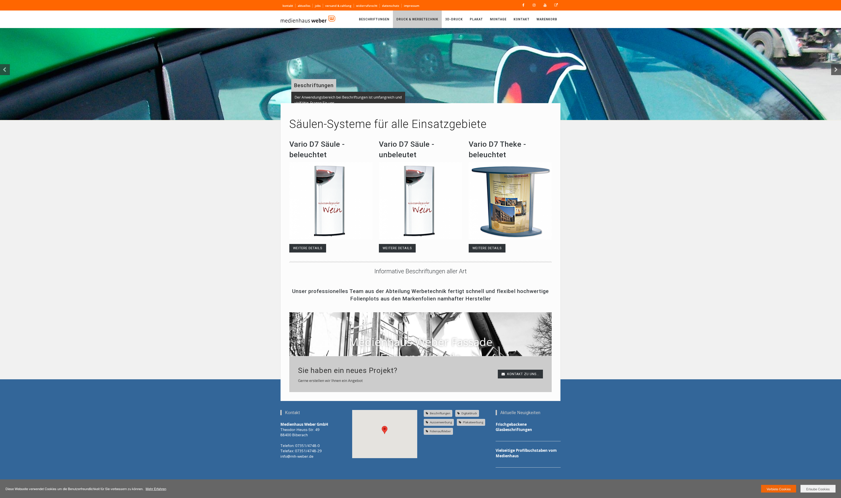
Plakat (476, 19)
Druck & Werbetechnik (417, 19)
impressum (411, 6)
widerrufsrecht (366, 6)
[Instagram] (534, 5)
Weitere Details (307, 248)
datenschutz (390, 6)
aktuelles (304, 6)
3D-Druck (454, 19)
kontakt (288, 6)
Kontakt (522, 19)
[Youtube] (545, 5)
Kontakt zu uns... (522, 374)
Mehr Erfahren (156, 488)
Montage (498, 19)
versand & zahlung (338, 6)
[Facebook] (523, 5)
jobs (318, 6)
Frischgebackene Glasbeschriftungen (514, 427)
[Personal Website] (556, 5)
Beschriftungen (374, 19)
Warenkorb (547, 19)
